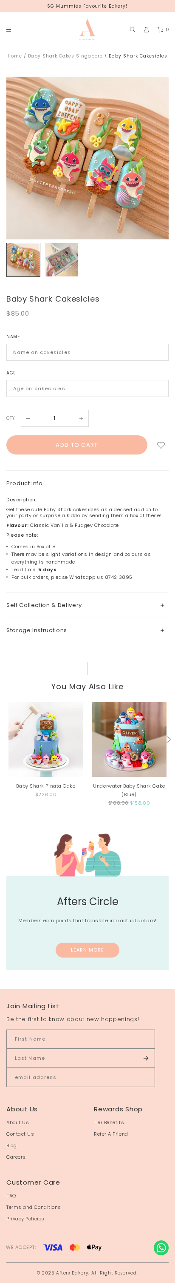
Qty (10, 418)
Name (13, 337)
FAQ (11, 1195)
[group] (23, 260)
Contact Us (20, 1134)
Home (15, 56)
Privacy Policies (25, 1218)
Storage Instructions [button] (36, 630)
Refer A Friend (111, 1134)
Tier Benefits (109, 1122)
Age (11, 373)
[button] (169, 739)
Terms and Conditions (33, 1207)
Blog (11, 1145)
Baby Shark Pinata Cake (45, 785)
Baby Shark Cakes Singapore (65, 56)
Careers (16, 1157)
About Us (17, 1122)
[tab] (87, 605)
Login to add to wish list (161, 445)
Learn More (87, 949)
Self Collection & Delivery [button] (44, 605)
